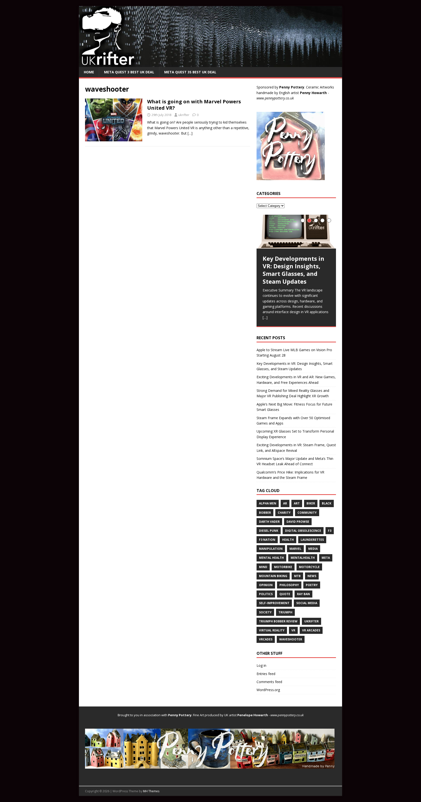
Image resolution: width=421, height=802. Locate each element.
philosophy (289, 585)
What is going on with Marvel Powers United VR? (194, 104)
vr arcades (311, 630)
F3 (329, 531)
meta (326, 558)
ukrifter (183, 115)
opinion (266, 585)
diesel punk (268, 531)
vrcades (265, 639)
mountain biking (273, 576)
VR (293, 630)
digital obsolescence (303, 531)
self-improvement (274, 603)
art (297, 503)
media (313, 549)
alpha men (267, 503)
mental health (271, 558)
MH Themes (151, 791)
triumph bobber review (278, 621)
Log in (261, 665)
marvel (295, 549)
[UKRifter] (210, 64)
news (311, 576)
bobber (265, 513)
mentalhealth (303, 558)
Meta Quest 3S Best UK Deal (190, 72)
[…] (190, 133)
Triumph (285, 612)
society (265, 612)
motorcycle (309, 567)
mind (263, 567)
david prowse (298, 522)
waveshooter (290, 639)
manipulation (271, 549)
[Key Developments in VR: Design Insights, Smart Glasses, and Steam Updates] (296, 232)
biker (310, 503)
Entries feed (266, 673)
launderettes (312, 540)
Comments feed (269, 681)
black (326, 503)
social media (306, 603)
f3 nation (267, 540)
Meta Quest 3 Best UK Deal (129, 72)
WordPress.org (268, 689)
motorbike (283, 567)
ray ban (303, 594)
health (288, 540)
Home (89, 72)
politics (266, 594)
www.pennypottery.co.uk (275, 98)
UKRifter (311, 621)
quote (284, 594)
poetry (312, 585)
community (307, 513)
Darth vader (269, 522)
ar (285, 503)
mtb (297, 576)
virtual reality (272, 630)
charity (284, 513)
